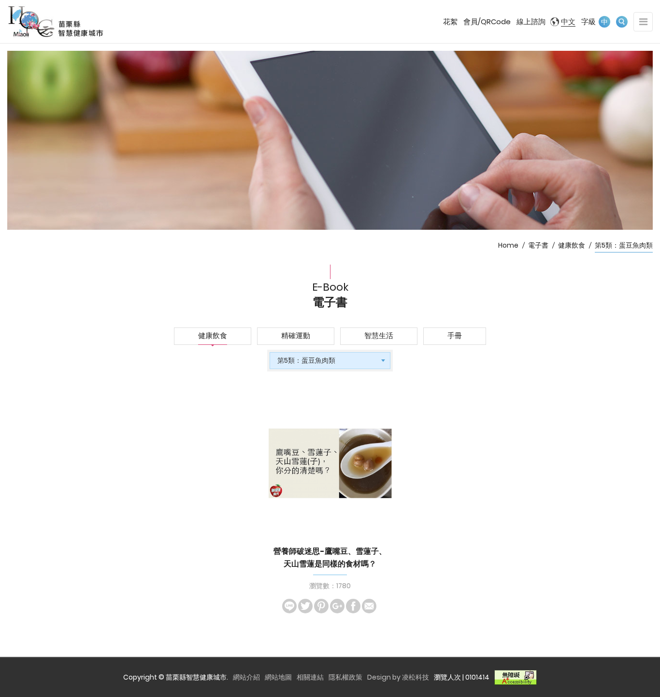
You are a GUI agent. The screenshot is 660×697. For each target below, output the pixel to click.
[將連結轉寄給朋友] (369, 606)
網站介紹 (246, 677)
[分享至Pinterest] (321, 606)
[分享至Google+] (337, 606)
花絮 (450, 21)
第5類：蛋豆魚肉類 (624, 245)
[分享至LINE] (289, 606)
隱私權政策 (345, 677)
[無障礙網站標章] (515, 677)
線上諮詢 (531, 21)
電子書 (538, 245)
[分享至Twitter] (305, 606)
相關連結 (310, 677)
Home (508, 245)
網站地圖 (278, 677)
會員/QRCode (487, 21)
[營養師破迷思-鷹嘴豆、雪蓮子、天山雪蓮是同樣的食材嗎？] (330, 463)
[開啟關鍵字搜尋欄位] (622, 22)
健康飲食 (571, 245)
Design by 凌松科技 (398, 677)
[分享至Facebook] (353, 606)
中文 (568, 21)
